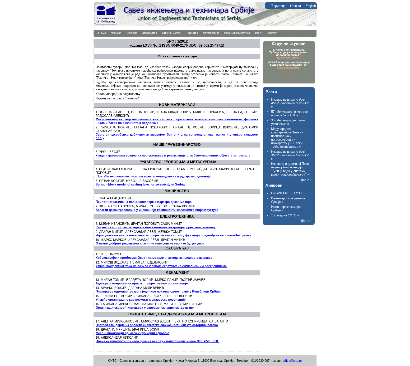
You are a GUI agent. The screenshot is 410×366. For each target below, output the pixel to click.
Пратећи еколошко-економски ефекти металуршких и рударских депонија (153, 176)
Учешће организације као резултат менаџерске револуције (141, 299)
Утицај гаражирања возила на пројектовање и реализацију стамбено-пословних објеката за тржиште (173, 155)
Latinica (295, 6)
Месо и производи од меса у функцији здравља (132, 333)
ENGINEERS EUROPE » (288, 193)
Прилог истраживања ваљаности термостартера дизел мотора (143, 202)
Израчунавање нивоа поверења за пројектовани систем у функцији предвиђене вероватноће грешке (173, 235)
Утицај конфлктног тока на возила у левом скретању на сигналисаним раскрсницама (161, 266)
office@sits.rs (292, 360)
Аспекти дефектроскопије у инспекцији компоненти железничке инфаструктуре (157, 210)
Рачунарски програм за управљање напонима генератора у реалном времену (155, 227)
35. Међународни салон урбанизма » (288, 122)
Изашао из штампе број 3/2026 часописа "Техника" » (290, 155)
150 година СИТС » (285, 215)
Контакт (272, 32)
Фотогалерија (211, 32)
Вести (258, 32)
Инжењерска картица (237, 32)
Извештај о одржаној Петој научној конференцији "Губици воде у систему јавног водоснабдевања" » (290, 169)
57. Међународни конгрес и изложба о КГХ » (289, 113)
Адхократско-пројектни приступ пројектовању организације (142, 283)
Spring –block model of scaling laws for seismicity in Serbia (140, 184)
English (311, 6)
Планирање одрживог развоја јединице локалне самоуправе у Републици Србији (158, 291)
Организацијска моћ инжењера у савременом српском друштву (145, 307)
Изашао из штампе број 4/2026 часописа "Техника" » (290, 103)
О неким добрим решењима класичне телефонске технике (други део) (150, 243)
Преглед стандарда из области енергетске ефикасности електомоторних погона (157, 325)
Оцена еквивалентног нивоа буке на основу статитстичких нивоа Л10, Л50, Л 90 (157, 341)
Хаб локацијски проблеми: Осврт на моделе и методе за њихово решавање (154, 257)
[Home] (205, 25)
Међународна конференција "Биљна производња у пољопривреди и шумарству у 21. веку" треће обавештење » (287, 137)
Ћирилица (278, 6)
